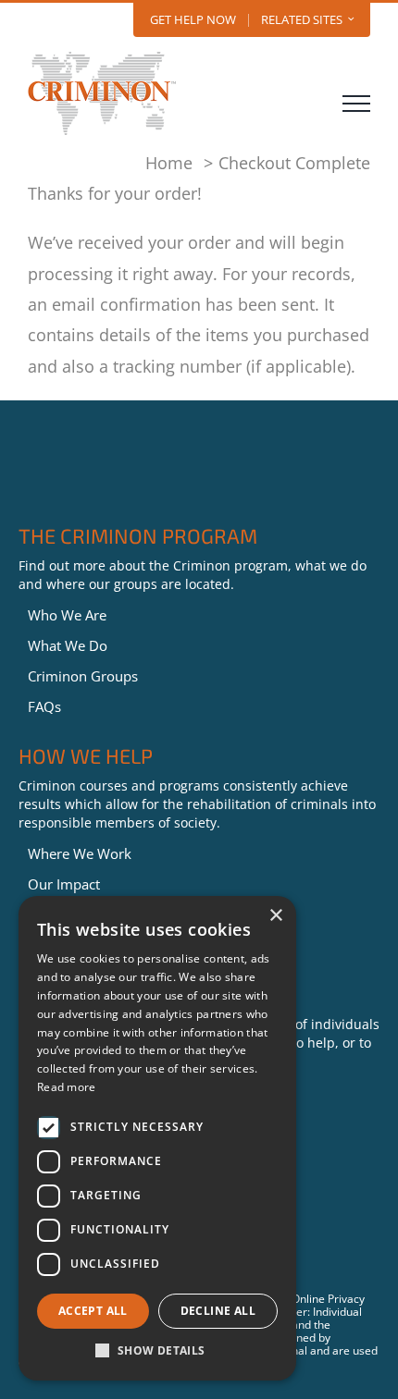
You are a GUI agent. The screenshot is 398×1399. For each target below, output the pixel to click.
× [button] (275, 916)
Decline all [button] (217, 1311)
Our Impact (64, 884)
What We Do (67, 645)
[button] (157, 1351)
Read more (66, 1087)
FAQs (44, 706)
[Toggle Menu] (356, 103)
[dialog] (157, 1138)
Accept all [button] (93, 1311)
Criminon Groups (83, 676)
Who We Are (67, 615)
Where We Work (79, 853)
